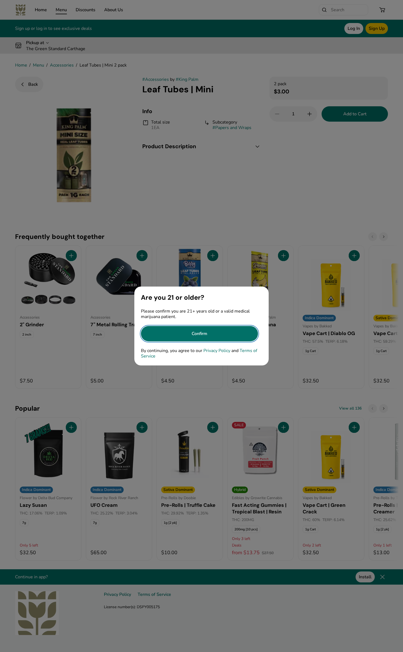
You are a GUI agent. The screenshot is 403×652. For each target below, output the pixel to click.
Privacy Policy (216, 351)
